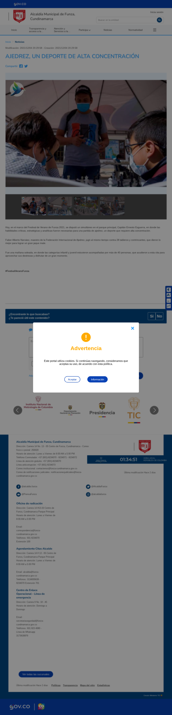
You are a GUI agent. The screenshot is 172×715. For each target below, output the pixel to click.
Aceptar (72, 379)
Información (97, 379)
